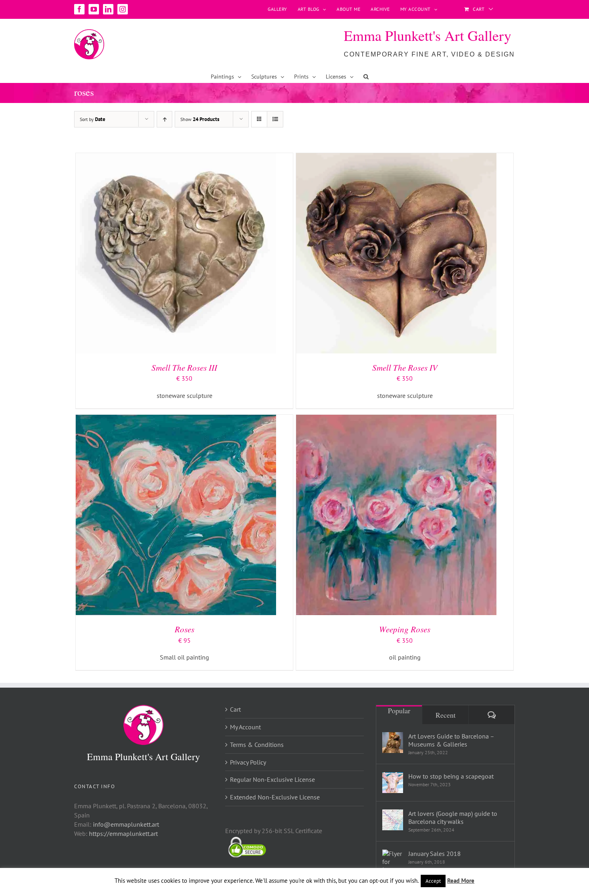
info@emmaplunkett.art (126, 824)
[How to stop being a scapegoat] (392, 782)
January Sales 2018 (434, 854)
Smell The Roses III (184, 367)
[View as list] (275, 119)
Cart (235, 709)
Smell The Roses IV (405, 367)
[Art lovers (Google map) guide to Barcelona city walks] (392, 819)
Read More (460, 880)
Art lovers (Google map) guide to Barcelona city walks (452, 817)
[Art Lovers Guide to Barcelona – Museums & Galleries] (392, 742)
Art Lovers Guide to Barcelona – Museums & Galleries (451, 740)
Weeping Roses (404, 629)
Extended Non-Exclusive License (275, 797)
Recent (446, 715)
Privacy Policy (248, 762)
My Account (245, 727)
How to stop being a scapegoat (451, 776)
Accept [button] (433, 881)
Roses (184, 629)
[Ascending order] (164, 119)
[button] (366, 77)
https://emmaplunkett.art (123, 833)
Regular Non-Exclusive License (272, 779)
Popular (399, 710)
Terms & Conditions (257, 745)
